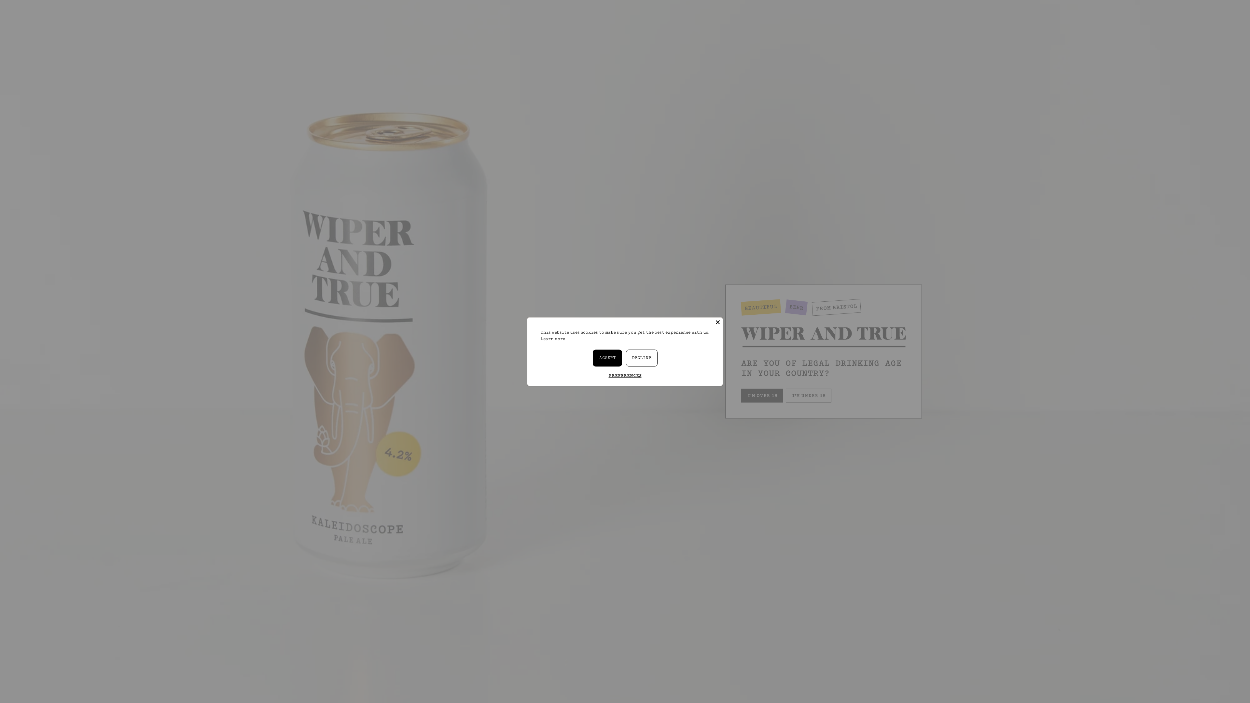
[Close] (718, 322)
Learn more (552, 338)
